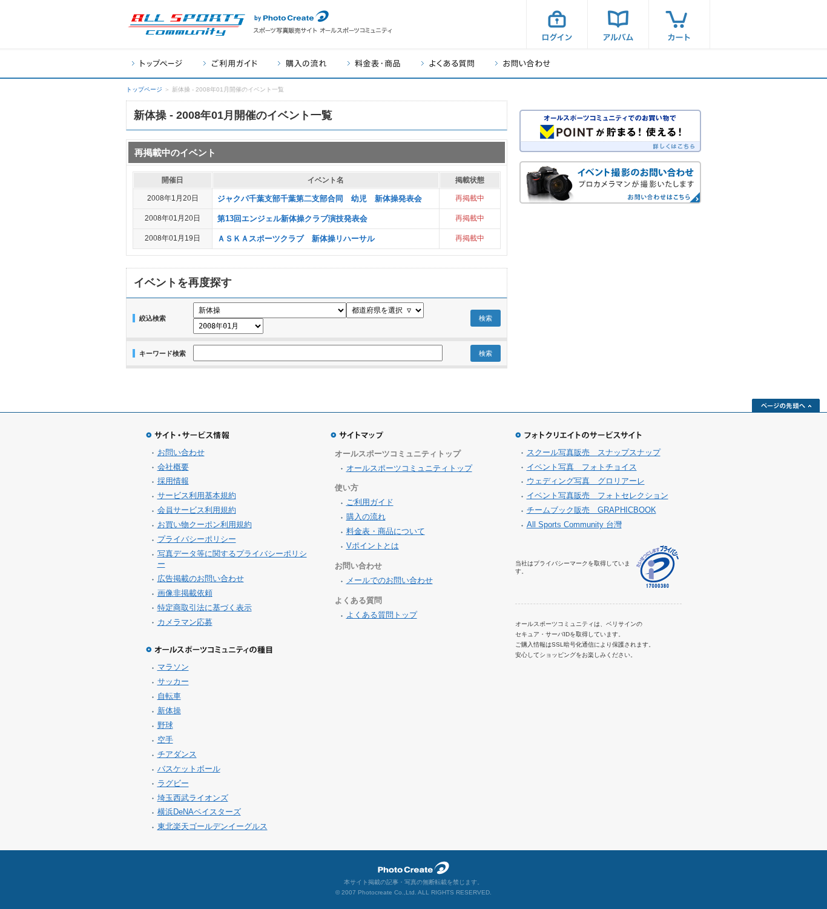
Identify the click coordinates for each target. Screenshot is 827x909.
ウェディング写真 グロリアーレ (586, 480)
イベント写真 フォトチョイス (582, 466)
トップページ (157, 63)
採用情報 (173, 480)
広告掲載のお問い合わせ (200, 578)
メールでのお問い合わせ (389, 580)
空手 (165, 739)
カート (679, 24)
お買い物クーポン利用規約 (204, 524)
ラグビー (173, 783)
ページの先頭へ (786, 405)
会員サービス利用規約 (196, 509)
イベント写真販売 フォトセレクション (597, 495)
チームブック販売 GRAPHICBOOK (591, 509)
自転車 (169, 696)
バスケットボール (188, 768)
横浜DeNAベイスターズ (199, 811)
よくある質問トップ (381, 614)
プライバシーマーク (657, 566)
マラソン (173, 666)
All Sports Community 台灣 (574, 524)
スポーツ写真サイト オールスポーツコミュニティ (186, 25)
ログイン (557, 24)
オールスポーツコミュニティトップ (409, 468)
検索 (485, 318)
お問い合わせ (522, 63)
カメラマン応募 (185, 622)
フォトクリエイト (413, 867)
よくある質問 (447, 63)
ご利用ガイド (230, 63)
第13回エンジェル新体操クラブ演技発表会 (292, 218)
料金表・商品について (385, 531)
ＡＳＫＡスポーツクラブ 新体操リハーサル (296, 238)
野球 (165, 725)
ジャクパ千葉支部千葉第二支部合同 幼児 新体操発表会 (319, 198)
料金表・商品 (373, 63)
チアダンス (177, 754)
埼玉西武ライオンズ (192, 797)
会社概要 (173, 466)
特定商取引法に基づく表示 (204, 607)
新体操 (169, 710)
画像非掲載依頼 (185, 593)
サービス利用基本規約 (196, 495)
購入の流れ (302, 63)
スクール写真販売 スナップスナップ (594, 452)
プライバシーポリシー (196, 539)
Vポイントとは (372, 545)
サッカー (173, 681)
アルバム (618, 24)
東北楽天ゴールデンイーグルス (212, 826)
